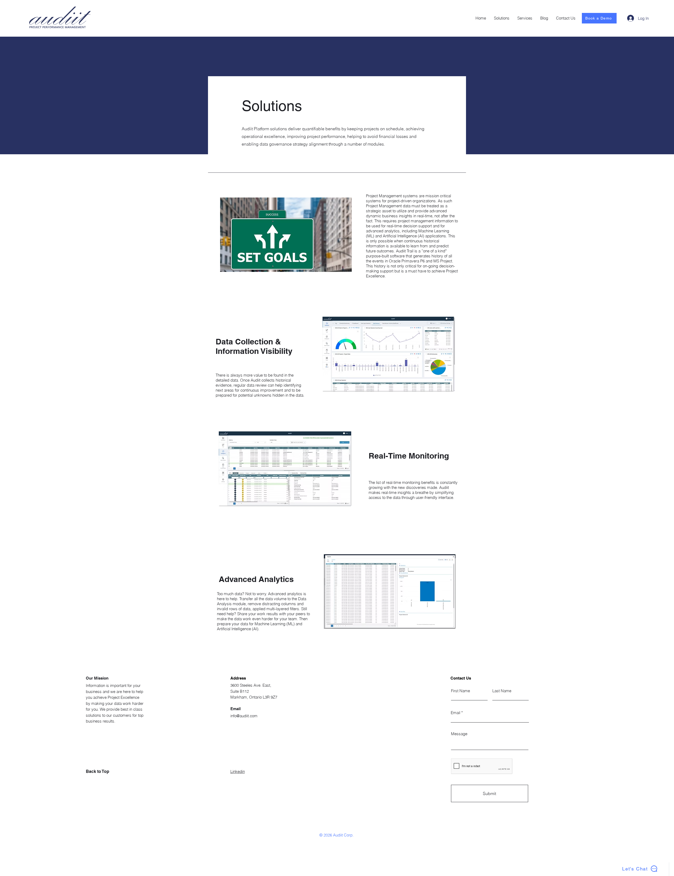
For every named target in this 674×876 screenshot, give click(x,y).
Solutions (272, 105)
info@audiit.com (243, 715)
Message (459, 734)
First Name (460, 691)
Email (455, 713)
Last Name (501, 691)
